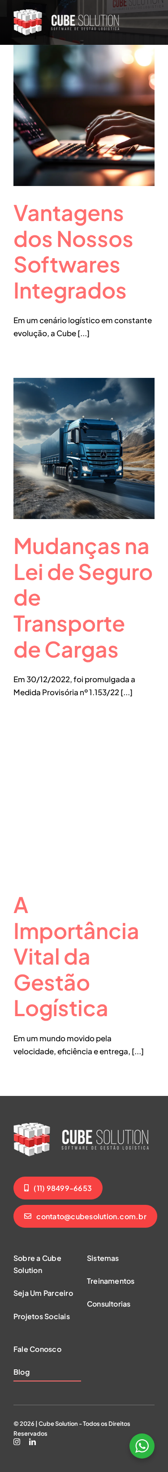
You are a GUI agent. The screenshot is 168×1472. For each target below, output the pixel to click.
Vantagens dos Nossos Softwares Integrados (73, 251)
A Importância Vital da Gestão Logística (76, 956)
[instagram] (16, 1441)
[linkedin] (32, 1441)
